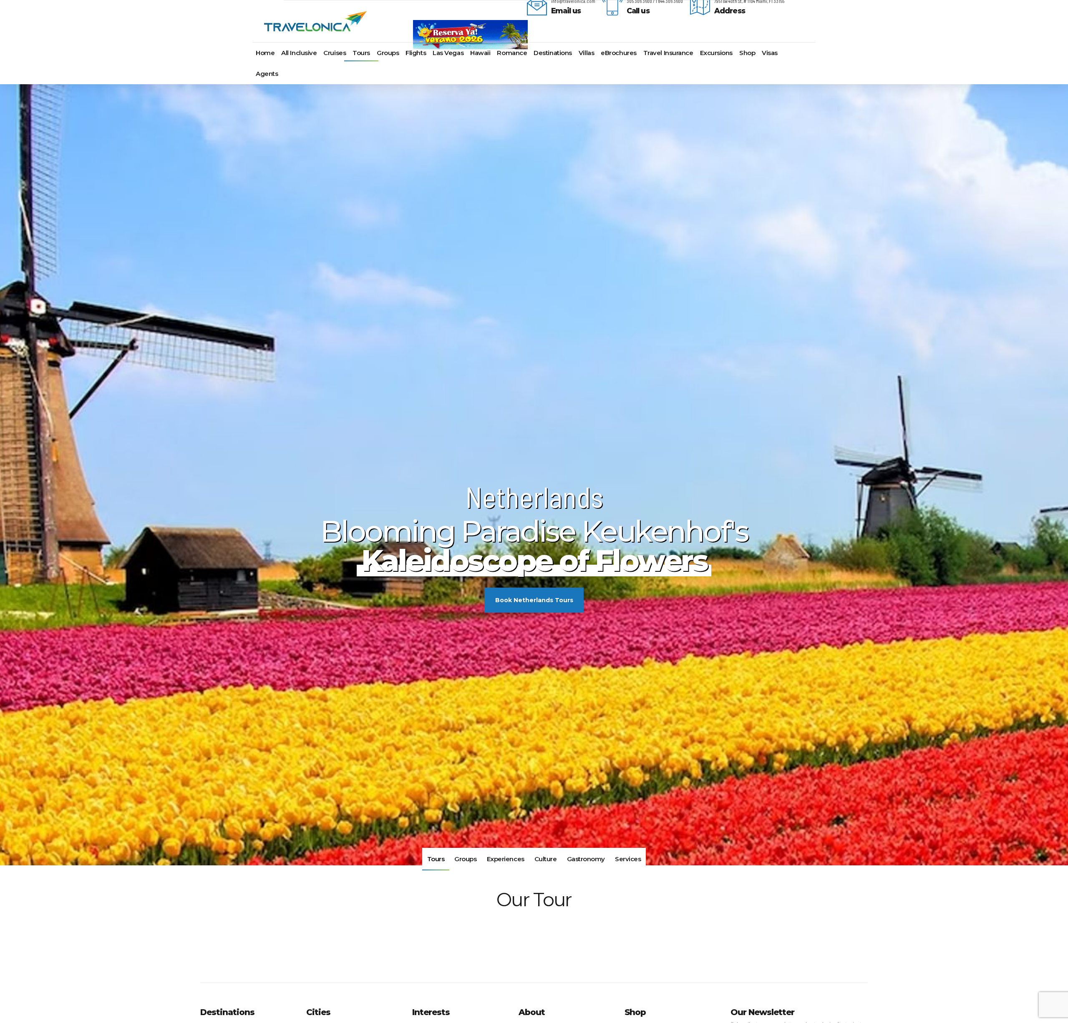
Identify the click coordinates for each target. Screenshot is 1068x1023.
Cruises (334, 53)
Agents (267, 74)
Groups (388, 53)
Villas (586, 53)
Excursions (716, 53)
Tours (361, 53)
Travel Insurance (668, 53)
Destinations (553, 53)
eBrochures (619, 53)
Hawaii (480, 53)
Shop (747, 53)
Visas (770, 53)
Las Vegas (448, 53)
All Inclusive (299, 53)
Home (265, 53)
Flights (416, 53)
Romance (512, 53)
